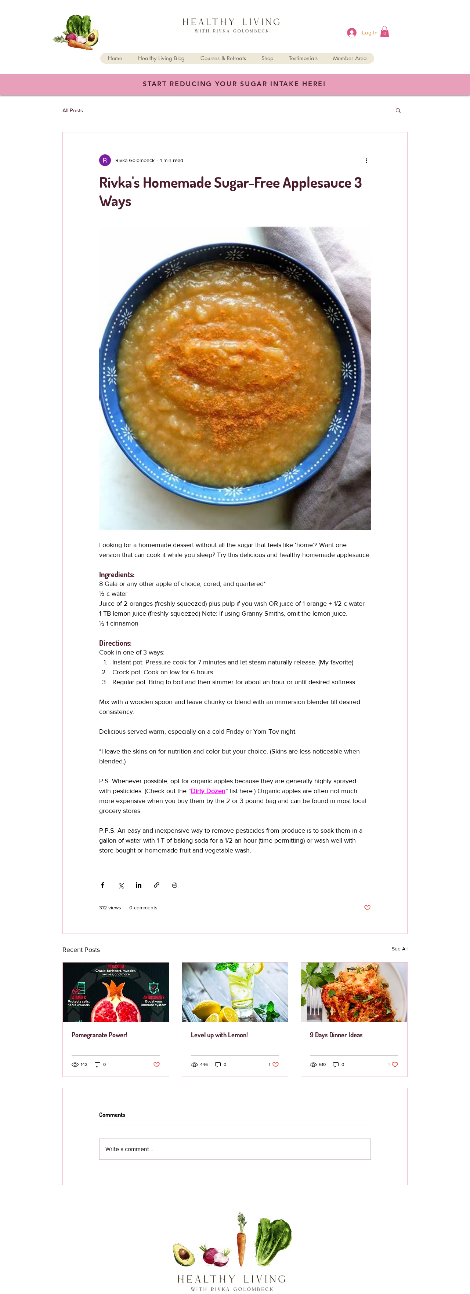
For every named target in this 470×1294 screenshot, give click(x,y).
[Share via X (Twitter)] (120, 884)
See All (400, 949)
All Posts (72, 110)
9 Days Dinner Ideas (336, 1035)
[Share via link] (156, 884)
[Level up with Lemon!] (235, 992)
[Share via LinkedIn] (138, 884)
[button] (384, 31)
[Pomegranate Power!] (116, 992)
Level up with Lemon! (219, 1035)
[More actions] (366, 160)
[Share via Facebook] (102, 884)
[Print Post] (174, 884)
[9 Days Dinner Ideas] (354, 992)
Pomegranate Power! (99, 1035)
